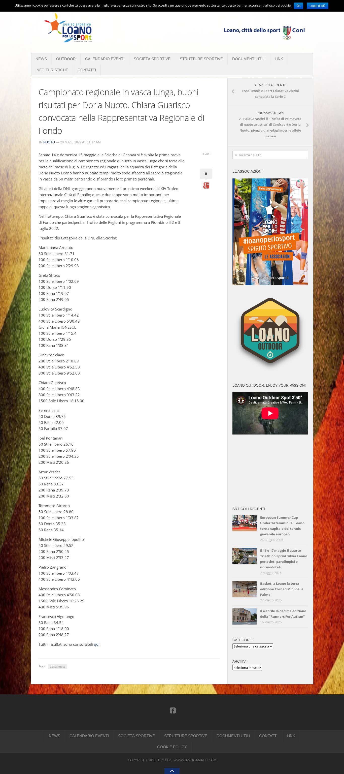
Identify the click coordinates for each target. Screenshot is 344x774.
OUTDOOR (66, 59)
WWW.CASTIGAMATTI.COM (195, 760)
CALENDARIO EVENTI (104, 59)
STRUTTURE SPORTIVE (201, 59)
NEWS (41, 59)
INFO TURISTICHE (52, 70)
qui (96, 644)
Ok (298, 6)
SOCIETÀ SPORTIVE (152, 59)
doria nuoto (57, 666)
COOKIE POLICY (172, 747)
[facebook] (172, 710)
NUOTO (49, 142)
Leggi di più (317, 6)
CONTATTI (87, 70)
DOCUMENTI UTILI (248, 59)
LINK (279, 59)
